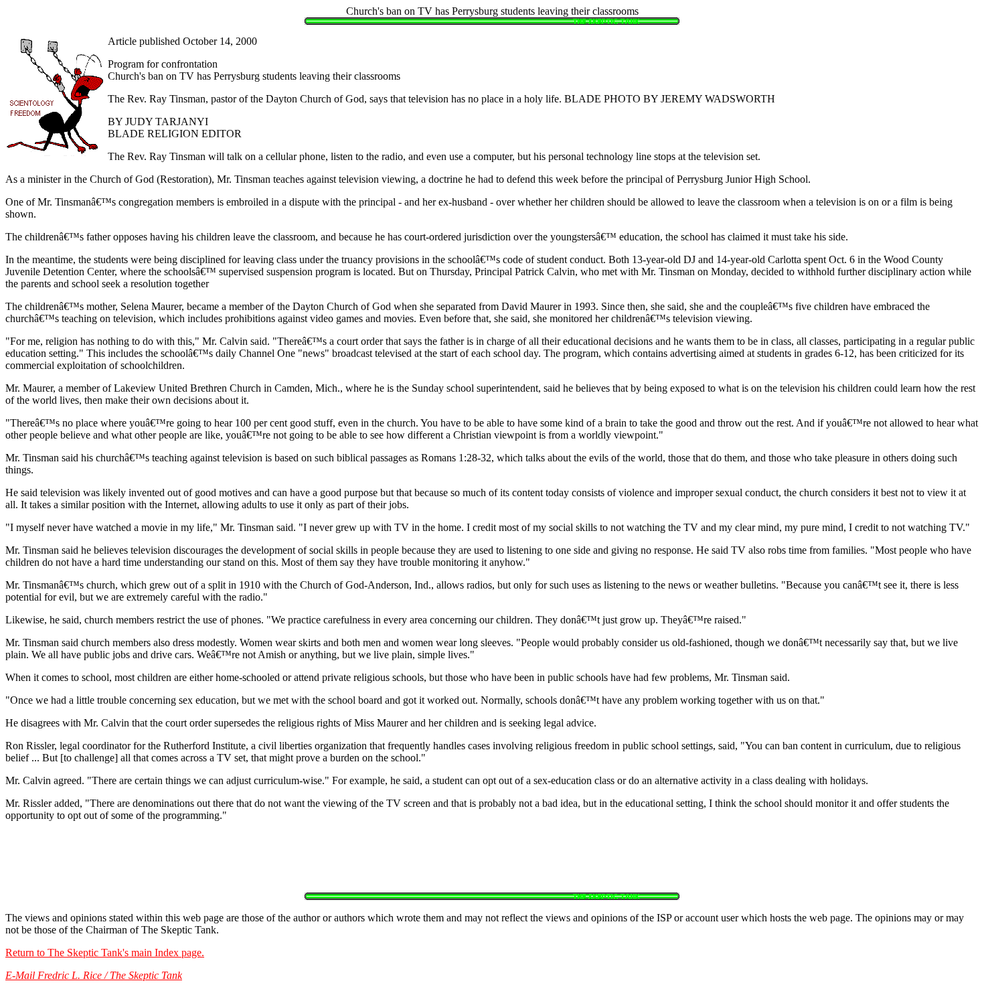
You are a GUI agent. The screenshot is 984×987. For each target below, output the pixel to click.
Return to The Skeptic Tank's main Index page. (104, 952)
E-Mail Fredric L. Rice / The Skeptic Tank (93, 975)
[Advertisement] (492, 862)
